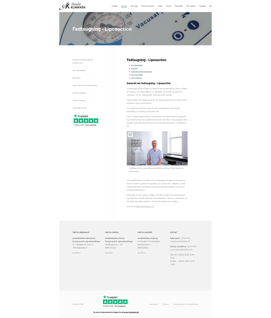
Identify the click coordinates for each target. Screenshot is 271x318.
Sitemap (166, 304)
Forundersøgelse (137, 65)
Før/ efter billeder (137, 75)
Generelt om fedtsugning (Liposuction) (83, 61)
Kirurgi (124, 6)
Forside (115, 6)
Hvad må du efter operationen (141, 71)
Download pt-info (80, 108)
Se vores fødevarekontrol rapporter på (116, 312)
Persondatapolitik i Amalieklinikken (186, 304)
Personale (179, 6)
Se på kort (77, 253)
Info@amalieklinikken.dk (180, 241)
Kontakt (202, 6)
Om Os (168, 6)
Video (160, 6)
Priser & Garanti (147, 6)
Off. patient (191, 6)
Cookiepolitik (153, 304)
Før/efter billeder (79, 93)
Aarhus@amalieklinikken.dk (181, 249)
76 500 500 (185, 238)
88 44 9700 (191, 246)
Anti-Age (134, 6)
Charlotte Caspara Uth (145, 206)
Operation (134, 68)
